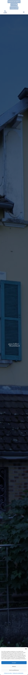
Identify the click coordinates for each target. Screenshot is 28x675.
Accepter (14, 662)
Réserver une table (13, 1)
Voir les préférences (14, 670)
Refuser (14, 666)
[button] (26, 649)
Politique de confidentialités (18, 673)
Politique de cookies (8, 673)
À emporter (13, 8)
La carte (13, 5)
